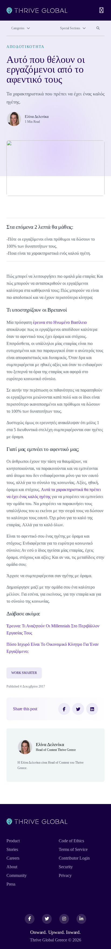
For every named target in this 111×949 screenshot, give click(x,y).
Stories (12, 849)
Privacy (65, 875)
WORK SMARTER (24, 673)
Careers (12, 858)
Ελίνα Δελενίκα (36, 116)
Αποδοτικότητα (25, 46)
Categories (18, 28)
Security (66, 866)
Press (10, 884)
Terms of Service (73, 849)
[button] (55, 269)
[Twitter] (78, 709)
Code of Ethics (71, 840)
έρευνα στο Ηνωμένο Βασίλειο (60, 322)
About (11, 866)
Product (13, 840)
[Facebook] (64, 709)
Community (16, 875)
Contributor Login (74, 858)
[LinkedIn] (92, 709)
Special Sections (70, 28)
